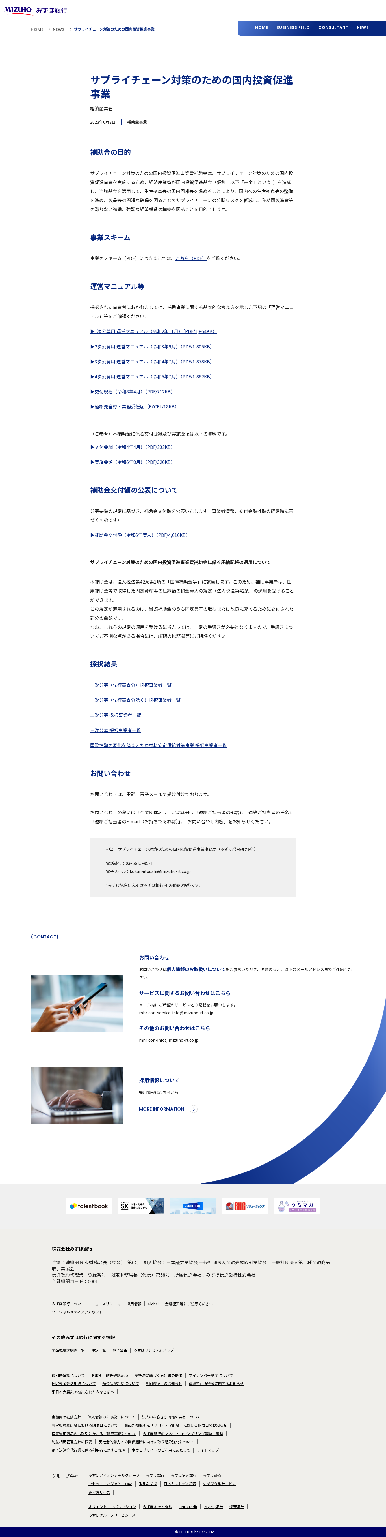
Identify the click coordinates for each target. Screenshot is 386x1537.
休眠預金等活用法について (74, 1383)
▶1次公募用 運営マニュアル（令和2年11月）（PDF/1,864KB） (153, 331)
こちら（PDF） (191, 258)
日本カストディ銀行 (180, 1483)
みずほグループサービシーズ (112, 1515)
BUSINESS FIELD (293, 27)
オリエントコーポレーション (112, 1506)
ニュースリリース (105, 1303)
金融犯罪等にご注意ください (189, 1303)
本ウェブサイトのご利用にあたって (161, 1450)
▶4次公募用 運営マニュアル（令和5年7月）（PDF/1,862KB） (152, 376)
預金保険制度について (120, 1383)
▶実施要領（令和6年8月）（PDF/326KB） (132, 461)
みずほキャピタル (157, 1506)
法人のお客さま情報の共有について (171, 1417)
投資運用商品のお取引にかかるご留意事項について (94, 1433)
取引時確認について (68, 1375)
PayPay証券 (213, 1506)
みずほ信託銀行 (184, 1475)
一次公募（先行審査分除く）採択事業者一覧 (135, 699)
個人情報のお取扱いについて (196, 969)
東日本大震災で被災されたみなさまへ (83, 1391)
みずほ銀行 (155, 1475)
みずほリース (99, 1492)
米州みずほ (148, 1483)
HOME (261, 27)
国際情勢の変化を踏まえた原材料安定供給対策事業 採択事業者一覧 (158, 745)
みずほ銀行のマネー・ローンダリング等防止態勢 (183, 1433)
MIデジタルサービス (219, 1483)
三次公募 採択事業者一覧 (115, 730)
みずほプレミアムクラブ (154, 1350)
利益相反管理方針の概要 (72, 1441)
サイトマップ (208, 1450)
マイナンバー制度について (211, 1375)
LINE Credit (188, 1506)
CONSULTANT (333, 27)
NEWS (363, 27)
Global (153, 1303)
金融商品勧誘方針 (66, 1417)
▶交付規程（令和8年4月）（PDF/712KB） (132, 391)
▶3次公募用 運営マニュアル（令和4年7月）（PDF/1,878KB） (152, 361)
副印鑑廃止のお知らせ (164, 1383)
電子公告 (119, 1350)
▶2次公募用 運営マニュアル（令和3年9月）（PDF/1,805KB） (152, 346)
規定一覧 (98, 1350)
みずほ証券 (212, 1475)
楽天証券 (236, 1506)
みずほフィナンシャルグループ (114, 1475)
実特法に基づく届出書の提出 (158, 1375)
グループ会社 (65, 1476)
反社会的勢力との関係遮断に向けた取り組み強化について (146, 1441)
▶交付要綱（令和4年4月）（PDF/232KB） (132, 446)
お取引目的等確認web (109, 1375)
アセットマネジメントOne (110, 1483)
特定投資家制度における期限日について (85, 1425)
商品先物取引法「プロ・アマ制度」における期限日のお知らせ (175, 1425)
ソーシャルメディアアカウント (77, 1312)
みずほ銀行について (68, 1303)
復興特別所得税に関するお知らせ (216, 1383)
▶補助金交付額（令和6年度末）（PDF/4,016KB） (140, 534)
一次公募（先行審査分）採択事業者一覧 (131, 684)
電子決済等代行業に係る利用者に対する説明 (88, 1450)
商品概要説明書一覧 (68, 1350)
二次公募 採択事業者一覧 (115, 714)
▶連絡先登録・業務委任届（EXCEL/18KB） (134, 406)
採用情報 (134, 1303)
